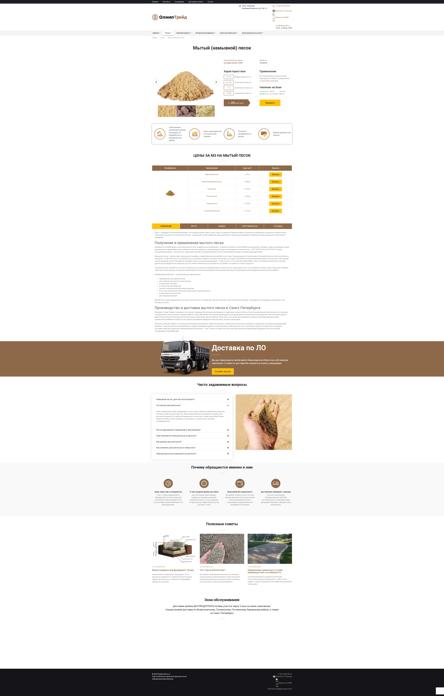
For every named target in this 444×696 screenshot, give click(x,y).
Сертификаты (250, 226)
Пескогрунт (212, 189)
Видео (222, 226)
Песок (167, 33)
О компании (179, 2)
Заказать (270, 102)
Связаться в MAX (282, 17)
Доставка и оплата (195, 2)
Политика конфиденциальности (279, 689)
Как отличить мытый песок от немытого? (176, 447)
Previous (156, 82)
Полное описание (271, 81)
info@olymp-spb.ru (283, 25)
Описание (166, 226)
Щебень (156, 33)
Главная (155, 2)
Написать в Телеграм (283, 11)
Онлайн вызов (223, 371)
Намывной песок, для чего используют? (175, 399)
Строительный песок (212, 211)
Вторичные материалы (205, 33)
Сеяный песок (212, 203)
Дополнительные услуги (252, 33)
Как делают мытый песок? (169, 442)
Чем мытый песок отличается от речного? (176, 453)
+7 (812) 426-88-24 (283, 6)
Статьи (210, 2)
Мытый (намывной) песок (212, 182)
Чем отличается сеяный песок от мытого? (176, 436)
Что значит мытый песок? (168, 405)
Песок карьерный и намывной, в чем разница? (178, 430)
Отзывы (278, 226)
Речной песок (212, 196)
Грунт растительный (228, 33)
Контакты (166, 2)
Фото (194, 226)
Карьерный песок (212, 174)
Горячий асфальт (183, 33)
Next (216, 82)
